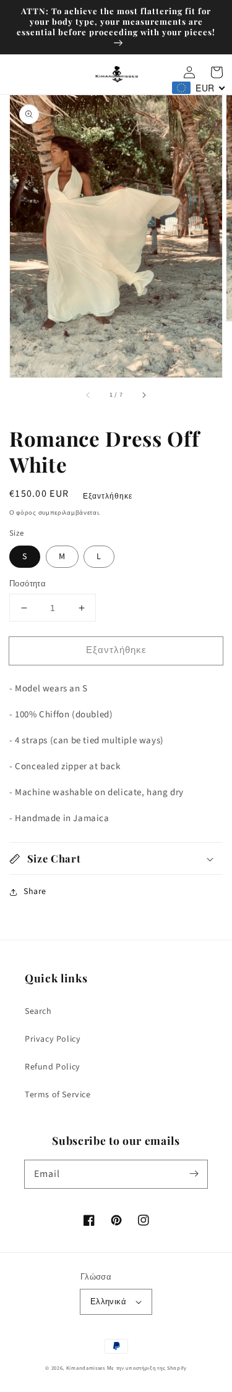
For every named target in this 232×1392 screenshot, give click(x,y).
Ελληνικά (108, 1301)
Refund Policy (52, 1067)
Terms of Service (58, 1095)
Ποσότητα (27, 583)
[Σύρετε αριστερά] (88, 394)
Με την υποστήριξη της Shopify (147, 1368)
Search (38, 1011)
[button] (116, 858)
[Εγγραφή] (193, 1173)
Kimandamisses (85, 1368)
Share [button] (35, 891)
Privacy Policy (52, 1039)
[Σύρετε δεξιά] (143, 394)
